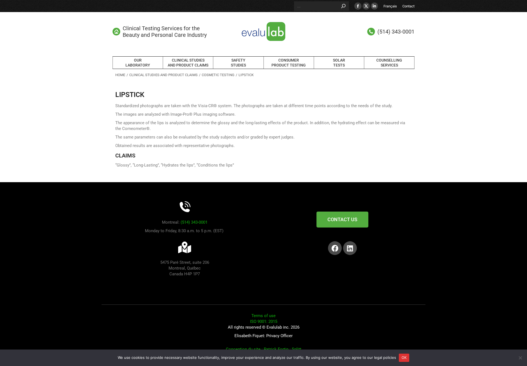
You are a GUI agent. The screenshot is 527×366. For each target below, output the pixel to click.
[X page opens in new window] (366, 6)
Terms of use (263, 315)
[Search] (343, 6)
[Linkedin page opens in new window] (374, 6)
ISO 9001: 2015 (263, 321)
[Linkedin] (350, 248)
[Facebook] (335, 248)
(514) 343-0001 (194, 222)
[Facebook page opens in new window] (357, 6)
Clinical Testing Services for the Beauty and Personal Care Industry (165, 31)
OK (404, 357)
